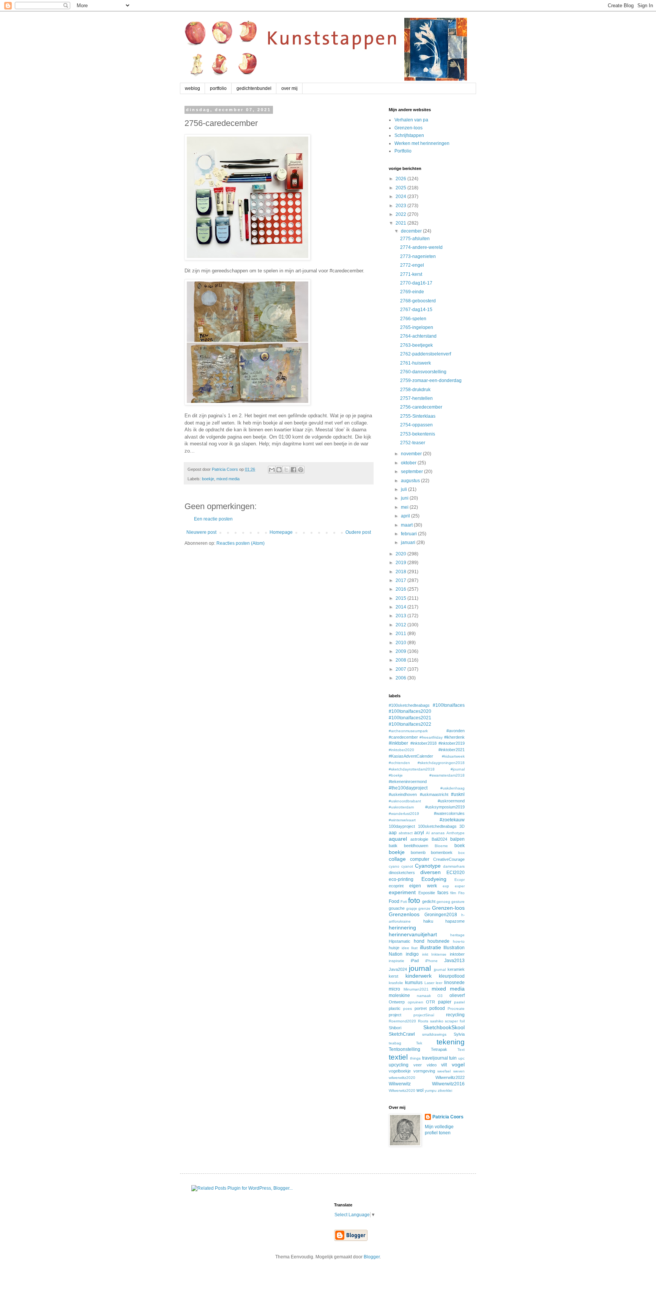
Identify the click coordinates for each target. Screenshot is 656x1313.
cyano (394, 866)
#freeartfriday (431, 737)
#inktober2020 (401, 750)
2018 (401, 571)
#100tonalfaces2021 (410, 717)
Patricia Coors (448, 1117)
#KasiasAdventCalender (411, 756)
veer (417, 1065)
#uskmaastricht (434, 794)
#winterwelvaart (402, 820)
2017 (401, 580)
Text (461, 1049)
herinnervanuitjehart (413, 934)
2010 (401, 642)
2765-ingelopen (416, 327)
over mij (289, 88)
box (461, 853)
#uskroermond (451, 801)
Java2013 (454, 960)
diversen (430, 872)
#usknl (458, 794)
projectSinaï (423, 1015)
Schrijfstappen (409, 135)
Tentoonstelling (404, 1049)
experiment (402, 892)
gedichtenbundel (254, 88)
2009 (401, 651)
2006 (401, 678)
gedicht (428, 901)
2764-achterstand (418, 336)
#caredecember (403, 737)
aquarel (398, 839)
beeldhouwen (416, 845)
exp (446, 886)
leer (439, 983)
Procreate (456, 1008)
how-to (459, 941)
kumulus (414, 982)
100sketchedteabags (437, 826)
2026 (401, 178)
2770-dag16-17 (416, 283)
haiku (428, 921)
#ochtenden (399, 763)
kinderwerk (418, 976)
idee (405, 948)
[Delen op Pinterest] (300, 469)
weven (459, 1071)
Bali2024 (439, 839)
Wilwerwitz (400, 1084)
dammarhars (454, 866)
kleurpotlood (452, 976)
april (406, 516)
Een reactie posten (213, 519)
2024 (401, 196)
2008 (401, 660)
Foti (404, 901)
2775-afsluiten (415, 238)
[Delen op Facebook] (293, 469)
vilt (444, 1065)
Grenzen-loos (408, 128)
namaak (424, 996)
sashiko (436, 1021)
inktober (457, 954)
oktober (409, 462)
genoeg (443, 901)
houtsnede (438, 941)
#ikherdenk (454, 737)
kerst (393, 976)
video (432, 1065)
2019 (401, 562)
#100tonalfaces (449, 705)
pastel (459, 1002)
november (412, 453)
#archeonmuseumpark (408, 731)
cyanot (407, 866)
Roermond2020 (402, 1021)
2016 (401, 589)
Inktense (438, 954)
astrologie (419, 839)
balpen (457, 839)
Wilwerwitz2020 (402, 1090)
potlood (437, 1008)
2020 (401, 554)
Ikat (414, 948)
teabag (395, 1043)
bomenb (418, 852)
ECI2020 (455, 872)
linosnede (454, 982)
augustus (411, 480)
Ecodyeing (433, 879)
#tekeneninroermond (408, 781)
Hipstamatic (399, 941)
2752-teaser (412, 442)
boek (459, 845)
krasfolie (396, 983)
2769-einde (412, 291)
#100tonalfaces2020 (410, 711)
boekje (208, 478)
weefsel (444, 1071)
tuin (453, 1058)
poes (407, 1008)
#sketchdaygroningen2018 (441, 763)
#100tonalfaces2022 (410, 724)
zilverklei (445, 1090)
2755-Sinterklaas (417, 416)
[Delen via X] (286, 469)
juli (404, 489)
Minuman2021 (416, 989)
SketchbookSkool (444, 1027)
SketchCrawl (402, 1034)
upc (461, 1058)
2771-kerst (411, 274)
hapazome (455, 921)
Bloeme (441, 846)
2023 (401, 205)
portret (421, 1008)
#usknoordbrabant (405, 801)
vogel (458, 1064)
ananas (438, 833)
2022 (401, 214)
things (415, 1058)
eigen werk (423, 885)
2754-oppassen (416, 425)
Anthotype (455, 833)
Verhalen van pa (411, 120)
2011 (401, 633)
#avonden (455, 730)
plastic (395, 1008)
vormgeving (424, 1071)
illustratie (430, 947)
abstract (406, 833)
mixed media (228, 478)
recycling (455, 1014)
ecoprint (396, 886)
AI (428, 833)
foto (414, 900)
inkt (425, 954)
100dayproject (402, 826)
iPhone (431, 961)
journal (420, 968)
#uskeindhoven (403, 794)
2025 (401, 187)
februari (409, 533)
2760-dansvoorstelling (423, 371)
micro (394, 989)
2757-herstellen (416, 398)
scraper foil (455, 1021)
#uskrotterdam (401, 807)
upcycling (398, 1065)
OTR (430, 1002)
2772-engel (412, 265)
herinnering (402, 928)
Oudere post (358, 532)
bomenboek (442, 852)
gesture (458, 901)
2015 (401, 598)
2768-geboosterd (418, 300)
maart (407, 525)
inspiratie (396, 961)
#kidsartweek (453, 756)
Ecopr (459, 879)
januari (408, 542)
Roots (423, 1021)
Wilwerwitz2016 (448, 1084)
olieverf (457, 995)
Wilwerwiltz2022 (450, 1077)
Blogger (372, 1257)
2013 (401, 615)
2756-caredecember (421, 407)
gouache (397, 908)
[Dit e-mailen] (272, 469)
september (412, 471)
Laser (429, 983)
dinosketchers (402, 872)
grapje (411, 908)
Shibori (395, 1027)
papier (444, 1002)
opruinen (415, 1002)
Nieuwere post (201, 532)
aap (393, 832)
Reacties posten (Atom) (240, 543)
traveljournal (435, 1058)
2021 (401, 223)
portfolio (218, 88)
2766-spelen (413, 318)
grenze (424, 908)
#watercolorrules (449, 813)
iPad (415, 960)
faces (442, 892)
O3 (440, 996)
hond (419, 941)
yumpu (431, 1090)
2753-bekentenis (417, 434)
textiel (398, 1057)
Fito (461, 893)
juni (405, 498)
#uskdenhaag (452, 788)
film (453, 893)
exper (460, 886)
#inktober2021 (451, 749)
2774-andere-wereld (421, 247)
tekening (451, 1042)
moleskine (399, 995)
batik (393, 845)
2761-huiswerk (415, 363)
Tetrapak (439, 1049)
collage (397, 859)
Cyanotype (428, 866)
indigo (412, 954)
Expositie (426, 892)
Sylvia (459, 1034)
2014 (401, 607)
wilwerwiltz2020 (402, 1078)
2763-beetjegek (416, 345)
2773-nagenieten (418, 256)
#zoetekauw (452, 819)
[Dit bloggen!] (279, 469)
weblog (192, 88)
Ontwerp (397, 1002)
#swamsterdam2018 (447, 775)
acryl (419, 832)
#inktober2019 (451, 743)
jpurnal (440, 969)
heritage (457, 935)
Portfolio (403, 151)
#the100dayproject (408, 788)
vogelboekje (400, 1071)
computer (419, 859)
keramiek (456, 969)
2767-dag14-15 (416, 309)
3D (462, 826)
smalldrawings (434, 1034)
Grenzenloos (404, 914)
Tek (419, 1043)
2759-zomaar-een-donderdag (431, 380)
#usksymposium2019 (445, 807)
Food (394, 901)
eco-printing (401, 879)
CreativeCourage (449, 859)
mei (405, 507)
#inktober (398, 743)
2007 (401, 669)
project (395, 1015)
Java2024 (398, 969)
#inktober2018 (423, 743)
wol (420, 1090)
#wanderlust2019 (404, 813)
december (412, 231)
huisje (394, 947)
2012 (401, 624)
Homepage (281, 532)
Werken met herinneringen (421, 143)
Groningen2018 (440, 914)
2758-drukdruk (415, 389)
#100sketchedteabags (409, 705)
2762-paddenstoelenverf (425, 354)
